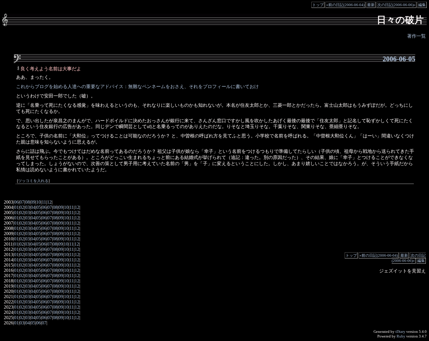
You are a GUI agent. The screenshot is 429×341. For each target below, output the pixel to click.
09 (33, 202)
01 (16, 207)
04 (33, 207)
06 (16, 202)
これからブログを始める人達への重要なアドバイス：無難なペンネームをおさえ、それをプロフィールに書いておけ (137, 86)
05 (38, 207)
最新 (371, 5)
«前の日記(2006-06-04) (345, 5)
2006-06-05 (399, 59)
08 (27, 202)
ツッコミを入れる (33, 181)
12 (49, 202)
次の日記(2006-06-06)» (396, 5)
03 (27, 207)
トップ (318, 5)
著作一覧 (416, 36)
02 (22, 207)
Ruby (401, 336)
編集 (422, 5)
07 (22, 202)
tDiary (400, 331)
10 (38, 202)
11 (44, 202)
